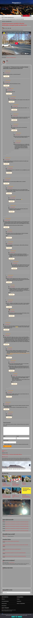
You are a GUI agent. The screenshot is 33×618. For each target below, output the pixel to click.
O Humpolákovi (19, 601)
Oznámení (24, 484)
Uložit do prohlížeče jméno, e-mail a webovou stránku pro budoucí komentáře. (16, 444)
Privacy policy (20, 616)
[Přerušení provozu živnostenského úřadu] (26, 490)
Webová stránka (5, 440)
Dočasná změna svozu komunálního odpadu (6, 497)
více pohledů (9, 515)
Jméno (4, 436)
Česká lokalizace (4, 605)
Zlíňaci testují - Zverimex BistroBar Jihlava (12, 454)
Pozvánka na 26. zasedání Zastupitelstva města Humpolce (11, 541)
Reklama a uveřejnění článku (21, 603)
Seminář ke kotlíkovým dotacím (6, 485)
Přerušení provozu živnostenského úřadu (26, 497)
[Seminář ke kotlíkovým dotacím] (6, 479)
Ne (16, 616)
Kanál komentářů (4, 603)
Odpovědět (6, 76)
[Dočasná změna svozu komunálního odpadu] (6, 490)
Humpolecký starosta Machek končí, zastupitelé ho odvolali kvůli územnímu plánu (16, 521)
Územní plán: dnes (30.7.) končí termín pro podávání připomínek (12, 549)
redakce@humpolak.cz (11, 562)
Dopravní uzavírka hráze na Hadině (15, 485)
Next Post (4, 450)
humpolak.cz (16, 2)
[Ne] (31, 615)
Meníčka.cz (6, 536)
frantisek (9, 88)
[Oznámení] (26, 479)
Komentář (5, 425)
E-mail (17, 436)
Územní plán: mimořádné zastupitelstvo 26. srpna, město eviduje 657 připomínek (14, 552)
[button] (22, 16)
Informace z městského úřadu (6, 21)
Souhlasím (13, 616)
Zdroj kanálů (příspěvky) (5, 601)
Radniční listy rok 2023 (15, 497)
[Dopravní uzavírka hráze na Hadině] (16, 479)
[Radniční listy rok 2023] (16, 490)
